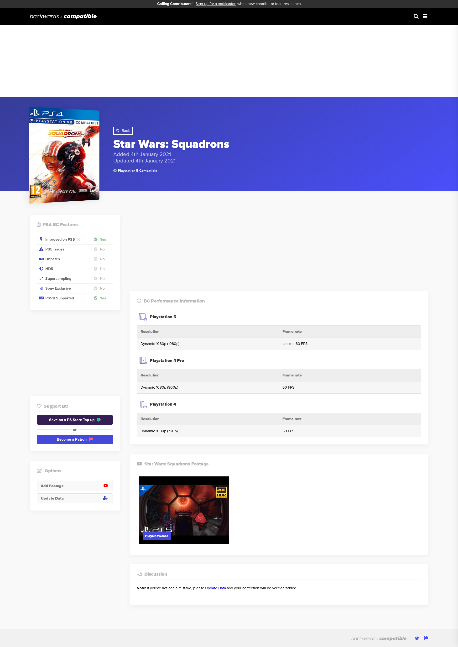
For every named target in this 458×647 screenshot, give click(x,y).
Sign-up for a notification (216, 3)
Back (126, 130)
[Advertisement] (229, 61)
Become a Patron (72, 439)
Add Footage (52, 486)
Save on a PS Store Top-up (71, 419)
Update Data (52, 498)
